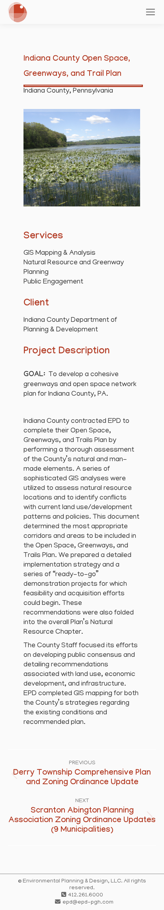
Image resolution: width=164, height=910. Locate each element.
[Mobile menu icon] (150, 12)
